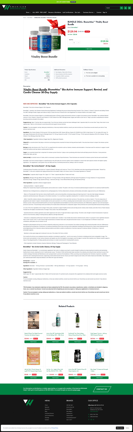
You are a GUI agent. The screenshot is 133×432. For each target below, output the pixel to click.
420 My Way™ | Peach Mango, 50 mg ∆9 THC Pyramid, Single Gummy (33, 370)
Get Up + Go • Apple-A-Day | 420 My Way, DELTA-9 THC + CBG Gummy (54, 370)
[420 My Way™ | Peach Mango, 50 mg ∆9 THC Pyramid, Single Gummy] (33, 356)
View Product (33, 341)
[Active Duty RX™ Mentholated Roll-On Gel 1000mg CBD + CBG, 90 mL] (55, 320)
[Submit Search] (121, 7)
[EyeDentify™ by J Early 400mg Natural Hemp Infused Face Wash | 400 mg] (77, 320)
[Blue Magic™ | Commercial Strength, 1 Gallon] (99, 356)
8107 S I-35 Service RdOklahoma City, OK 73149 (96, 409)
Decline (127, 428)
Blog (46, 411)
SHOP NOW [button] (73, 1)
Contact (99, 12)
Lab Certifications (68, 12)
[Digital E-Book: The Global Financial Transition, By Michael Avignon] (33, 320)
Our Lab (77, 12)
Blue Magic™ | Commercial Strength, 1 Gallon (99, 370)
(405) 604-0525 (94, 416)
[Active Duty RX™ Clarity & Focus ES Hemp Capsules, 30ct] (77, 356)
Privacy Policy (55, 428)
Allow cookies (120, 428)
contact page (76, 390)
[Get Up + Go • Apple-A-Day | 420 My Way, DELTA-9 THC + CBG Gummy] (55, 356)
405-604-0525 (49, 390)
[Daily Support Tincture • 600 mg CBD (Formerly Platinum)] (99, 320)
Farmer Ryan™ (69, 415)
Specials (47, 407)
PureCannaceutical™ (71, 417)
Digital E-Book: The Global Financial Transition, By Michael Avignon (33, 334)
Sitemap (47, 417)
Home (24, 17)
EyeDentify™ (69, 413)
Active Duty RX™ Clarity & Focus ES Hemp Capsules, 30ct (77, 370)
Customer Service (88, 12)
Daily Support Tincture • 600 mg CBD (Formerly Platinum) (99, 334)
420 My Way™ (69, 405)
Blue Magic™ (69, 411)
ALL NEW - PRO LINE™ (40, 12)
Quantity (71, 39)
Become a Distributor (54, 12)
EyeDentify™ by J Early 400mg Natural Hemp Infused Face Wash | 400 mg (77, 334)
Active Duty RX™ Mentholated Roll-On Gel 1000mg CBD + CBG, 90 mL (55, 334)
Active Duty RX (70, 407)
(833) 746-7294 (94, 414)
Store (27, 12)
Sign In (105, 12)
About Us (47, 409)
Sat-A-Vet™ (69, 419)
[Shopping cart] (129, 7)
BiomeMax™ (30, 17)
